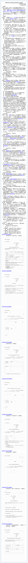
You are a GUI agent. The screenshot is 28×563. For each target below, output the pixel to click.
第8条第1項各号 (13, 138)
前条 (10, 114)
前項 (5, 97)
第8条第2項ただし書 (8, 164)
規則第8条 (8, 135)
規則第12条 (8, 150)
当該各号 (12, 18)
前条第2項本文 (6, 122)
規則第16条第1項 (13, 179)
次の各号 (16, 17)
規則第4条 (8, 80)
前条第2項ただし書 (11, 127)
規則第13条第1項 (9, 174)
